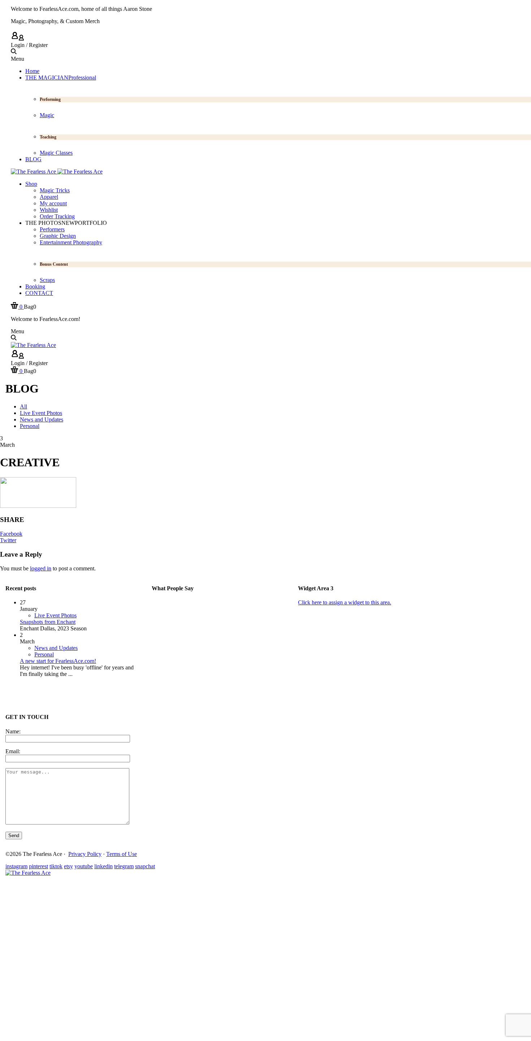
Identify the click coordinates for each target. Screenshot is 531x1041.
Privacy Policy (85, 854)
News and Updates (56, 648)
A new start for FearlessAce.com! (58, 661)
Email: (12, 751)
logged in (40, 568)
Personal (44, 654)
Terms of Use (121, 854)
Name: (13, 731)
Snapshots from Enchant (47, 622)
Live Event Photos (55, 615)
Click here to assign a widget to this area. (344, 602)
